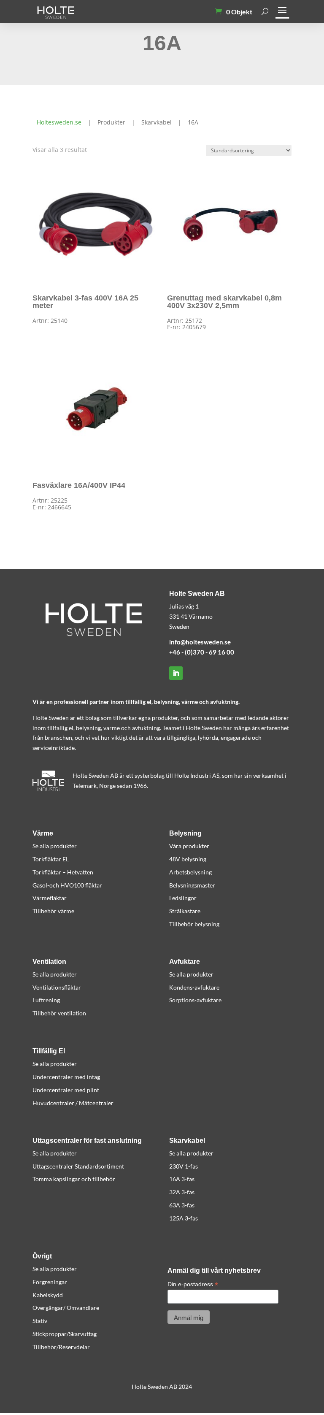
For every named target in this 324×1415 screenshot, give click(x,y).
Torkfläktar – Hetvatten (62, 872)
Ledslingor (183, 897)
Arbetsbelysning (190, 872)
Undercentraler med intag (66, 1076)
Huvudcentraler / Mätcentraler (72, 1103)
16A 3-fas (181, 1178)
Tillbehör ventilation (59, 1013)
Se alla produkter (54, 846)
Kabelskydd (47, 1295)
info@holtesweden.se (200, 642)
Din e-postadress (192, 1284)
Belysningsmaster (192, 885)
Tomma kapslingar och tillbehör (73, 1178)
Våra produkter (189, 846)
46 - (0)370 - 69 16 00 (203, 652)
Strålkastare (184, 910)
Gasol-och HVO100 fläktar (67, 885)
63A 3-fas (181, 1205)
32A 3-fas (181, 1192)
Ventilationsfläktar (56, 987)
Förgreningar (49, 1281)
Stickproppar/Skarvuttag (64, 1333)
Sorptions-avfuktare (195, 1000)
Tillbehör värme (53, 910)
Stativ (39, 1320)
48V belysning (187, 859)
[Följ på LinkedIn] (176, 673)
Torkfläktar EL (50, 859)
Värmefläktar (49, 897)
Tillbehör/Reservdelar (61, 1346)
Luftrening (46, 1000)
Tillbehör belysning (194, 924)
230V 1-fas (183, 1166)
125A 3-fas (183, 1218)
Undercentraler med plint (65, 1089)
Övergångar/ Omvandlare (65, 1307)
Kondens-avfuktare (194, 987)
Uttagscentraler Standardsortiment (78, 1166)
